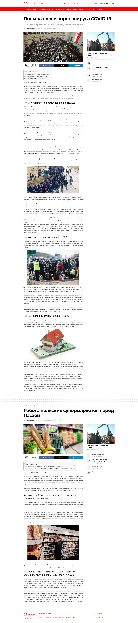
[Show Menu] (24, 9)
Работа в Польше (72, 9)
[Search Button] (64, 3)
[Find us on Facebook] (68, 4)
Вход (113, 3)
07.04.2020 (39, 420)
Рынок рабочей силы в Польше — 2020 (36, 76)
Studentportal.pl (31, 28)
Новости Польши (44, 9)
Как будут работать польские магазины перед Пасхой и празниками (44, 466)
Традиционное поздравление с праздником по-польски (100, 68)
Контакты (90, 9)
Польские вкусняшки (98, 62)
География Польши (97, 74)
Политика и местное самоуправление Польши (37, 74)
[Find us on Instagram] (71, 4)
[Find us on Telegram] (77, 4)
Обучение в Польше (58, 9)
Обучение (48, 617)
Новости (61, 617)
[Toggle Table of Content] (48, 72)
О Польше (82, 9)
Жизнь (75, 617)
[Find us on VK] (74, 4)
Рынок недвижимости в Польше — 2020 (36, 78)
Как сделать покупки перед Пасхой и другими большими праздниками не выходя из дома (50, 468)
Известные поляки (97, 79)
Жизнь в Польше (32, 9)
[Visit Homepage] (30, 4)
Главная (25, 13)
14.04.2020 (39, 28)
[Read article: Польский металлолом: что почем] (101, 41)
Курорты (68, 617)
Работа (55, 617)
